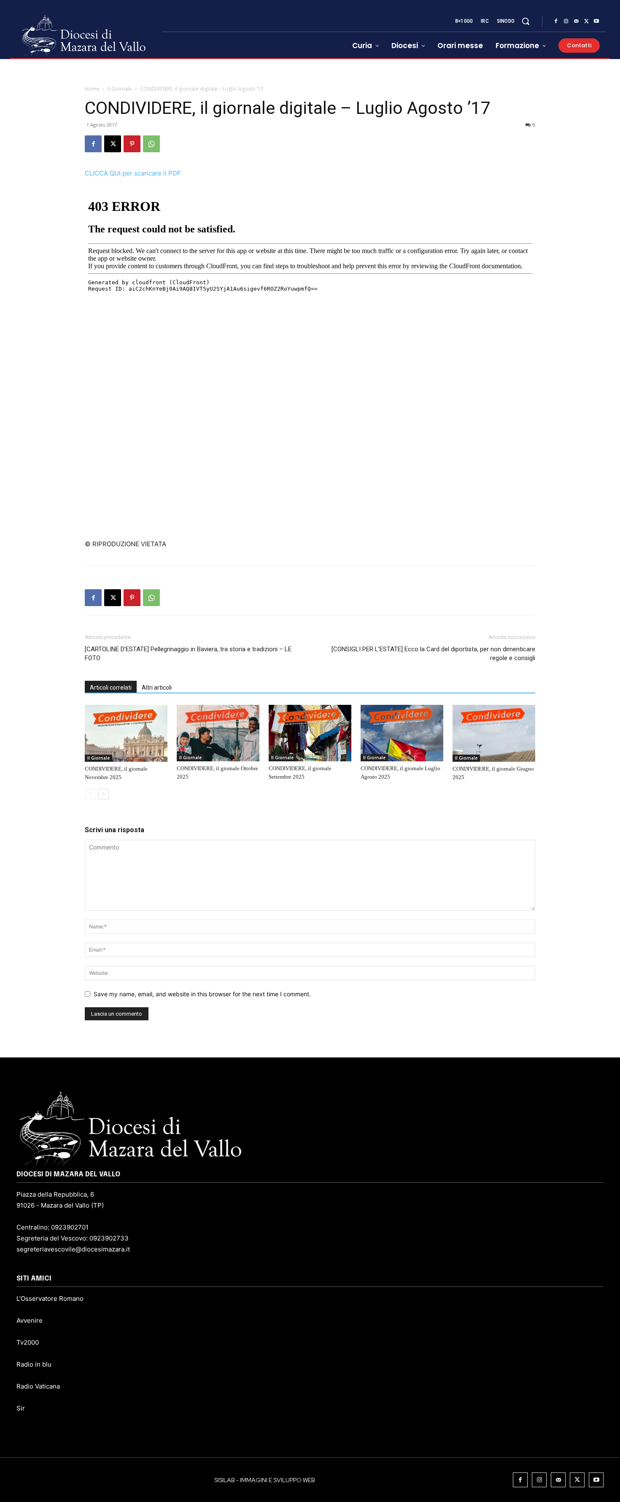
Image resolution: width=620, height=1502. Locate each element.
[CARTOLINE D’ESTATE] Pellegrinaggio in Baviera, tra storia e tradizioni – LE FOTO (188, 653)
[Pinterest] (132, 143)
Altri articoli (157, 687)
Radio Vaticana (38, 1386)
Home (92, 88)
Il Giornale (120, 88)
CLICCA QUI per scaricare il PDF (133, 173)
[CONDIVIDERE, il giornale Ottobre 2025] (218, 733)
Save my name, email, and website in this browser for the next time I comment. (202, 994)
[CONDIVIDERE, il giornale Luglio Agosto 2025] (402, 733)
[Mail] (576, 21)
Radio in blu (33, 1364)
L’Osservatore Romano (50, 1298)
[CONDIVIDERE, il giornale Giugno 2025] (494, 733)
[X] (586, 21)
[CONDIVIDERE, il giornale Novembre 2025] (126, 733)
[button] (525, 21)
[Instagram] (566, 21)
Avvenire (29, 1320)
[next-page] (103, 794)
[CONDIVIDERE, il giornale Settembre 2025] (310, 733)
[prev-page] (90, 794)
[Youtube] (596, 21)
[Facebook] (556, 21)
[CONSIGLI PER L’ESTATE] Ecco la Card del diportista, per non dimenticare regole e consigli (433, 653)
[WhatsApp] (151, 143)
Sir (20, 1408)
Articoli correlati (111, 687)
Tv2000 (27, 1342)
